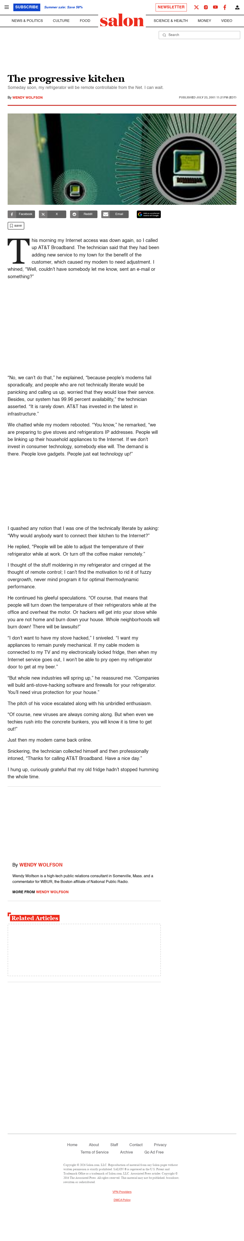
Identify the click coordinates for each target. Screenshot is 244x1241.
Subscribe (26, 7)
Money (204, 21)
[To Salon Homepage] (122, 20)
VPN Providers (122, 1192)
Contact (135, 1145)
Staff (114, 1145)
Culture (61, 21)
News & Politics (27, 21)
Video (226, 21)
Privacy (160, 1145)
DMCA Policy (122, 1200)
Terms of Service (95, 1152)
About (94, 1145)
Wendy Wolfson (27, 97)
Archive (126, 1152)
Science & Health (171, 21)
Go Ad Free (154, 1152)
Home (72, 1145)
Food (85, 21)
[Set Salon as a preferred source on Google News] (149, 214)
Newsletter (171, 7)
